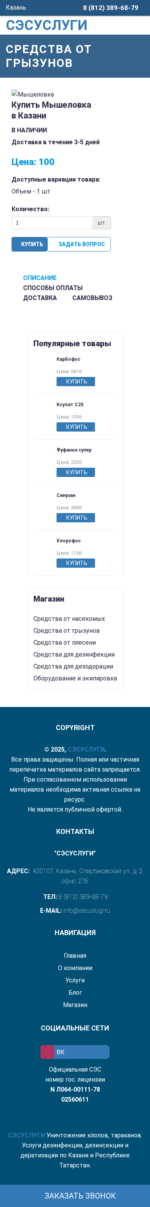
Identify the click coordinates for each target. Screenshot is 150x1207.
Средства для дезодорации (73, 666)
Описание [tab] (40, 278)
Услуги (75, 980)
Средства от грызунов (66, 630)
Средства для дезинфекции (74, 654)
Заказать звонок (79, 1195)
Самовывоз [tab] (92, 298)
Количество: (30, 209)
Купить (31, 244)
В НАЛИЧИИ (30, 130)
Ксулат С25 (70, 404)
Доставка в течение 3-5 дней (56, 142)
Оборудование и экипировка (75, 678)
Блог (75, 992)
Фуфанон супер (74, 450)
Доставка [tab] (40, 298)
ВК (61, 1052)
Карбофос (68, 359)
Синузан (66, 495)
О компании (75, 968)
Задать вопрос (81, 244)
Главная (75, 955)
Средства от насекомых (69, 618)
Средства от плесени (64, 642)
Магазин (75, 1005)
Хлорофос (69, 540)
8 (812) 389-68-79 (110, 8)
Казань (17, 7)
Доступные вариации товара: (56, 179)
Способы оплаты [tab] (53, 288)
